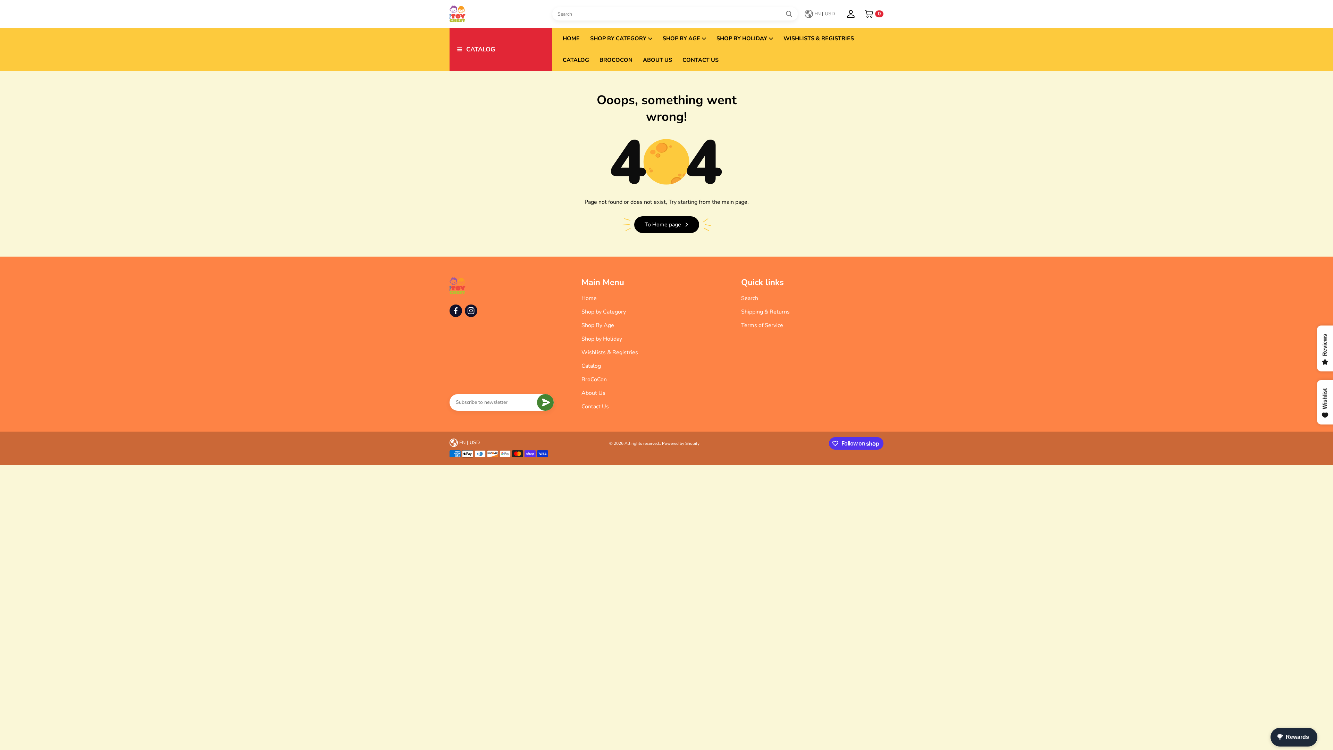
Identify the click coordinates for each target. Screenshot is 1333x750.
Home (571, 38)
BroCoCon (616, 60)
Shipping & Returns (765, 312)
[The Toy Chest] (501, 14)
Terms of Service (762, 325)
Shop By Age (681, 38)
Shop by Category (618, 38)
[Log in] (851, 14)
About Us (657, 60)
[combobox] (675, 13)
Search (749, 298)
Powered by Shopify (680, 443)
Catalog (576, 60)
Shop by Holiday (741, 38)
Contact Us (700, 60)
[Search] (789, 13)
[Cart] (869, 14)
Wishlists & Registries (818, 38)
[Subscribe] (545, 402)
